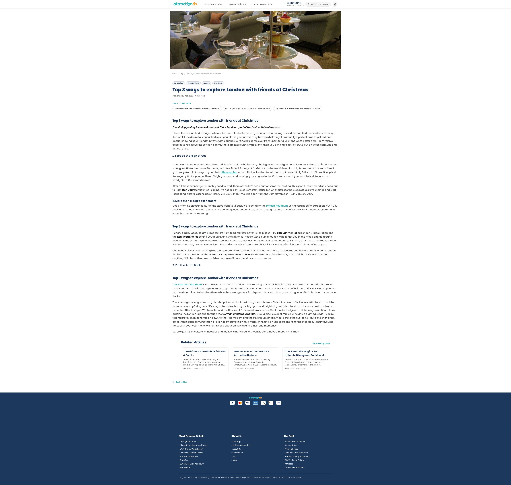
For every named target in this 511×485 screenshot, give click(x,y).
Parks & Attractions (213, 4)
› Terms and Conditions (294, 441)
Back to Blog (181, 382)
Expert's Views (193, 83)
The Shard (218, 83)
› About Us (236, 449)
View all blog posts (321, 343)
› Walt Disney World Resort (191, 449)
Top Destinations (236, 4)
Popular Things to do (260, 4)
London (206, 83)
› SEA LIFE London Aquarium (191, 464)
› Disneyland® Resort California (193, 445)
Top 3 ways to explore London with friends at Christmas (197, 108)
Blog (181, 74)
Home (174, 74)
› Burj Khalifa (184, 467)
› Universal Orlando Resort (191, 452)
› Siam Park (184, 460)
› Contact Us (237, 452)
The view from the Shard (187, 284)
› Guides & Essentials (240, 445)
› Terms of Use (290, 445)
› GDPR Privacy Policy (294, 460)
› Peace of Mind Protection (296, 452)
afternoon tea (229, 172)
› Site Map (235, 441)
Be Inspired (178, 83)
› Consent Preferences (294, 467)
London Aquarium (277, 205)
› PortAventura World (188, 456)
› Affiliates (288, 464)
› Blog (234, 460)
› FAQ (233, 456)
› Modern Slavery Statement (297, 456)
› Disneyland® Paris (187, 441)
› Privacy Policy (291, 449)
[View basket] (335, 4)
